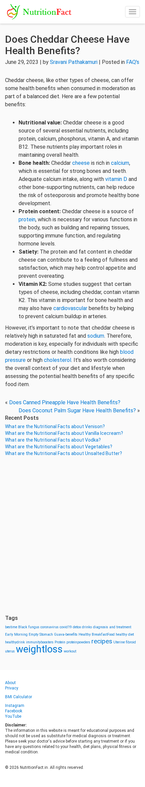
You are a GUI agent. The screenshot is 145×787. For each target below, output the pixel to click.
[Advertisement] (72, 535)
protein (27, 219)
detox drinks (82, 627)
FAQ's (132, 62)
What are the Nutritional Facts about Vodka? (53, 440)
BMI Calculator (18, 697)
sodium (95, 336)
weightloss (39, 649)
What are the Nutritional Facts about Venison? (55, 426)
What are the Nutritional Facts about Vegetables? (58, 446)
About (10, 682)
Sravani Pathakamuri (73, 62)
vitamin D (116, 179)
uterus (10, 651)
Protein (60, 642)
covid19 (66, 627)
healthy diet (125, 634)
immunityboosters (40, 642)
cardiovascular (71, 308)
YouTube (13, 716)
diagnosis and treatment (112, 627)
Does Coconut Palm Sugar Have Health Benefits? (77, 410)
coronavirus (49, 627)
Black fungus (28, 627)
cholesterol (57, 360)
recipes (101, 641)
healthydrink (15, 642)
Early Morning (16, 634)
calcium (120, 163)
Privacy (11, 688)
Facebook (13, 711)
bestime (11, 627)
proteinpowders (78, 642)
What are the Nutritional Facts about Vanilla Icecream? (64, 433)
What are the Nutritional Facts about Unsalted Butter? (63, 453)
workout (70, 651)
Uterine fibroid (124, 642)
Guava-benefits (66, 634)
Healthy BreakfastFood (97, 634)
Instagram (14, 705)
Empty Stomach (41, 634)
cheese (81, 163)
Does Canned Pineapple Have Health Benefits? (64, 402)
